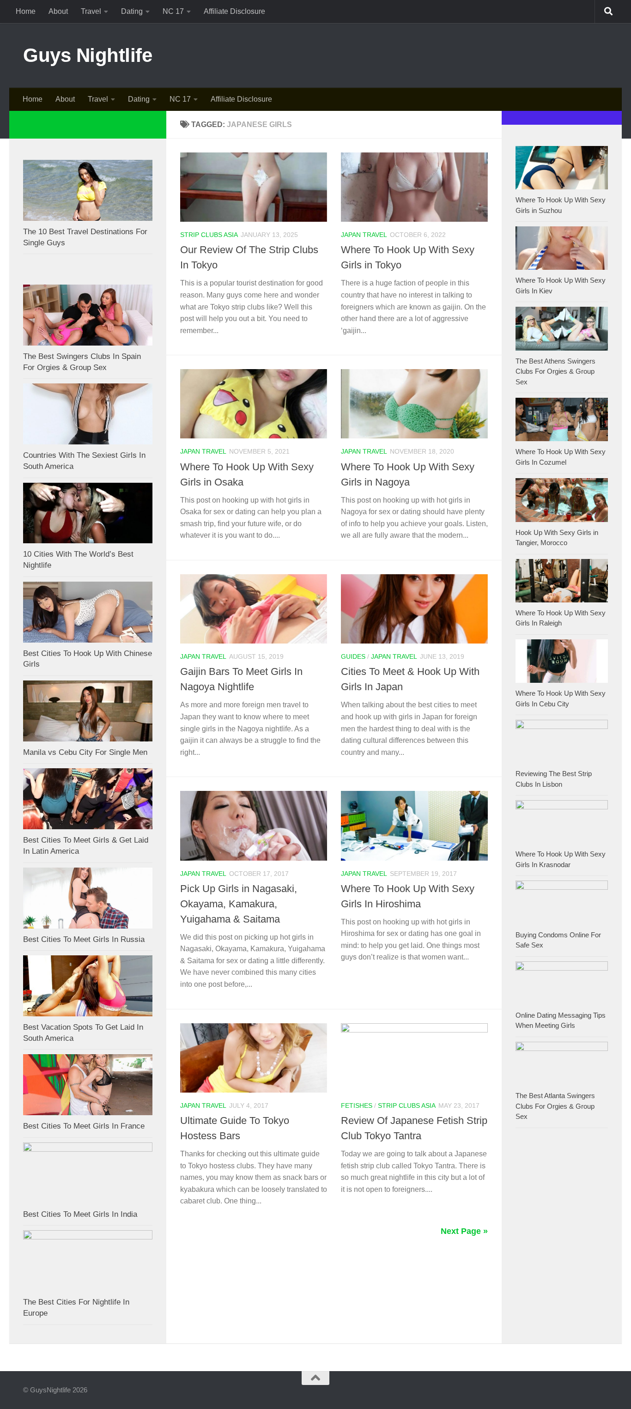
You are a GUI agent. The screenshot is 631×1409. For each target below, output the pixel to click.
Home (26, 11)
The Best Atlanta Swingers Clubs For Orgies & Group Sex (555, 1106)
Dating (132, 11)
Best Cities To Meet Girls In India (80, 1214)
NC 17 (173, 11)
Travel (91, 11)
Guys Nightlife (87, 55)
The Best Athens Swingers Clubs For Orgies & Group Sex (555, 371)
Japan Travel (364, 234)
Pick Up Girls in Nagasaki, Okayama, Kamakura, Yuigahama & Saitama (238, 904)
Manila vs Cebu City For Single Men (85, 752)
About (58, 11)
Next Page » (464, 1231)
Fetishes (356, 1105)
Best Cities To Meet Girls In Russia (84, 939)
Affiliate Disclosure (234, 11)
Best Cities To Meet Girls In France (84, 1126)
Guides (353, 656)
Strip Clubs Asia (209, 234)
